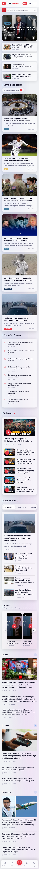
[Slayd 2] (17, 37)
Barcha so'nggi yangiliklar (13, 90)
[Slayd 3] (20, 37)
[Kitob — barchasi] (35, 654)
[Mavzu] (35, 4)
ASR (11, 3)
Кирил (29, 3)
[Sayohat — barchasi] (35, 792)
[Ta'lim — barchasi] (35, 725)
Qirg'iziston (22, 507)
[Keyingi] (34, 630)
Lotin (24, 3)
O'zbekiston (9, 507)
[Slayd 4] (22, 37)
